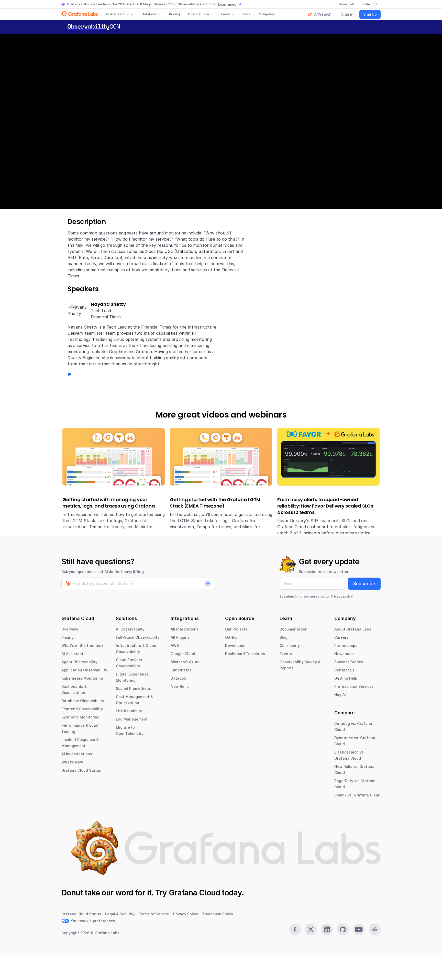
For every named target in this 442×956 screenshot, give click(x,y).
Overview (69, 629)
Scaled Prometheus (133, 688)
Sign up (370, 14)
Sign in (347, 14)
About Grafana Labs (352, 629)
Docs (246, 14)
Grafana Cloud (117, 14)
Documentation (293, 629)
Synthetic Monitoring (80, 717)
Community (290, 645)
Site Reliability (129, 711)
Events (286, 653)
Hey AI (340, 694)
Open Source (198, 14)
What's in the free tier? (82, 645)
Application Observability (84, 670)
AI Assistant (72, 653)
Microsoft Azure (185, 662)
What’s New (72, 762)
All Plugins (180, 637)
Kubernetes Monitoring (82, 678)
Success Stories (348, 662)
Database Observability (82, 701)
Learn (225, 14)
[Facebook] (295, 929)
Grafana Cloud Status (81, 770)
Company (266, 14)
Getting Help (345, 678)
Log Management (132, 719)
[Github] (343, 929)
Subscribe (364, 583)
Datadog (178, 678)
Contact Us (344, 670)
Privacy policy (342, 596)
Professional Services (354, 686)
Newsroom (343, 653)
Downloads (235, 645)
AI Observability (130, 629)
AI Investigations (76, 754)
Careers (341, 637)
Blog (284, 637)
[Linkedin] (327, 929)
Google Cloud (183, 653)
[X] (311, 929)
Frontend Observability (82, 709)
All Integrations (184, 629)
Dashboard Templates (245, 653)
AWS (175, 645)
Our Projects (236, 629)
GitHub (231, 637)
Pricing (174, 14)
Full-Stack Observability (137, 637)
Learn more (227, 4)
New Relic (180, 686)
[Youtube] (358, 929)
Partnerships (345, 645)
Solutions (149, 14)
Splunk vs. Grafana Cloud (357, 795)
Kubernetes (181, 670)
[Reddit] (375, 929)
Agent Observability (79, 662)
